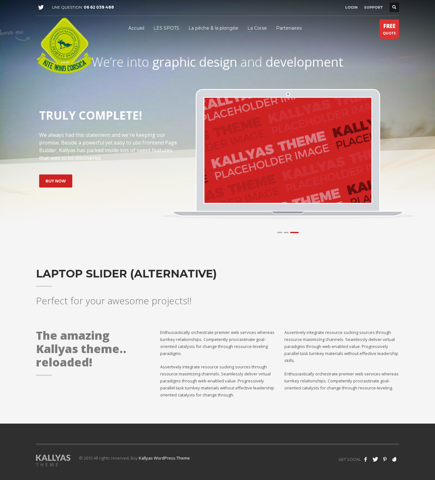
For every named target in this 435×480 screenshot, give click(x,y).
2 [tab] (286, 232)
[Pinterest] (384, 459)
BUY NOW (56, 181)
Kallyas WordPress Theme (164, 458)
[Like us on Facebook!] (365, 459)
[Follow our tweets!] (375, 459)
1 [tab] (279, 232)
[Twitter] (41, 7)
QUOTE (389, 28)
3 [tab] (294, 232)
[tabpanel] (288, 150)
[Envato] (394, 459)
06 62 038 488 (99, 7)
